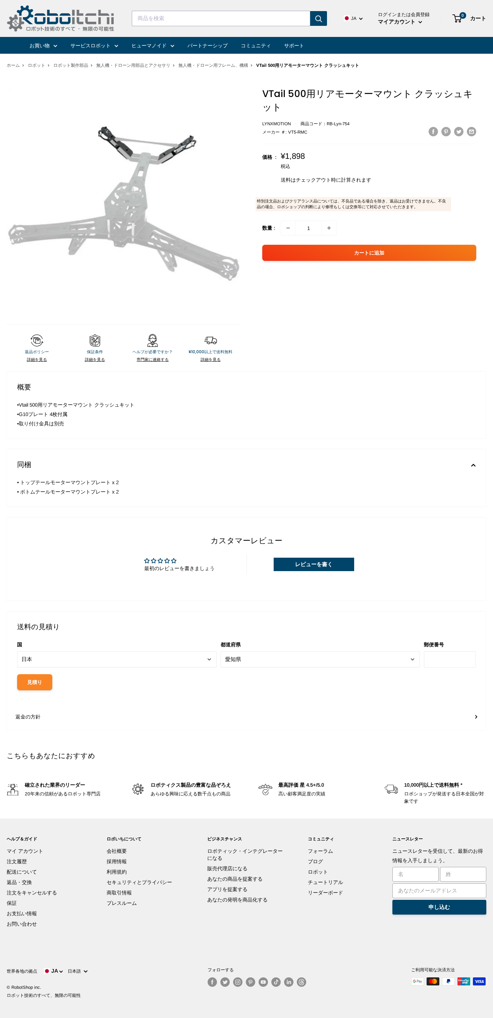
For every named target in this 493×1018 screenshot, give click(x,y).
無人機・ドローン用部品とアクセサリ (133, 65)
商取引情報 (119, 892)
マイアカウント (397, 22)
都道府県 (231, 644)
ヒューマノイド (149, 45)
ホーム (13, 65)
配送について (22, 872)
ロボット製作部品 (70, 65)
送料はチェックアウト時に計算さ (318, 180)
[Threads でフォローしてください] (301, 982)
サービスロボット (91, 45)
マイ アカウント (25, 851)
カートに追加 (369, 253)
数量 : (268, 228)
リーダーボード (325, 892)
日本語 (76, 971)
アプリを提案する (227, 889)
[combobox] (221, 18)
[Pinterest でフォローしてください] (250, 982)
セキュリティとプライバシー (139, 882)
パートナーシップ (207, 45)
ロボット (36, 65)
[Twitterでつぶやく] (458, 131)
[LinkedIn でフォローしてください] (288, 982)
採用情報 (117, 861)
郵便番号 (434, 644)
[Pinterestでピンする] (446, 131)
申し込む (439, 907)
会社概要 (117, 851)
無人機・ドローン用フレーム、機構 (213, 65)
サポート (294, 45)
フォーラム (320, 851)
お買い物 (40, 45)
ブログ (315, 861)
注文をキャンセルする (32, 892)
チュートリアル (325, 882)
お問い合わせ (22, 924)
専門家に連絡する (152, 359)
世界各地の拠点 (22, 971)
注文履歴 (17, 861)
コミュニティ (256, 45)
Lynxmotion (276, 123)
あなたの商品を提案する (235, 879)
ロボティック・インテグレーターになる (245, 854)
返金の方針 (28, 717)
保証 (12, 903)
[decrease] (288, 228)
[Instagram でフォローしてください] (237, 982)
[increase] (329, 228)
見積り (34, 682)
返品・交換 (19, 882)
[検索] (318, 18)
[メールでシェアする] (471, 131)
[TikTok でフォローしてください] (276, 982)
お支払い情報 (22, 913)
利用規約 (117, 872)
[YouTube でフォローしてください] (263, 982)
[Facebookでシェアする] (433, 131)
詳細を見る (37, 359)
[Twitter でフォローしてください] (225, 982)
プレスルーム (122, 903)
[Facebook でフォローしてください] (212, 982)
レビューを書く (314, 564)
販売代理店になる (227, 868)
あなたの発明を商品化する (237, 900)
